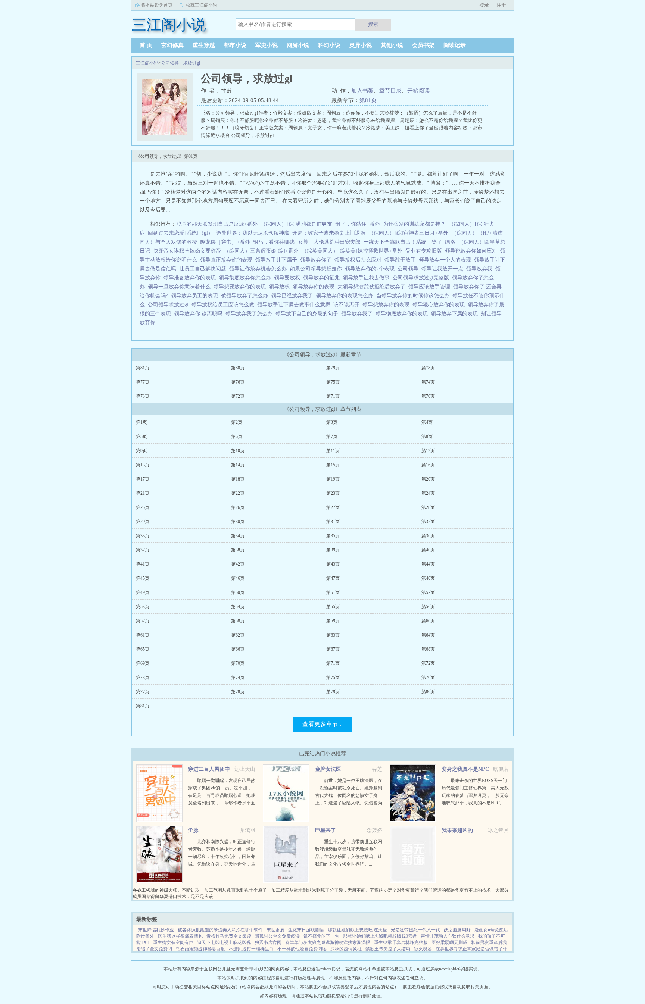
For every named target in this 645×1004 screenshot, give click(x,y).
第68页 (428, 649)
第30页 (237, 521)
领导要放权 (288, 278)
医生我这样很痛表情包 (180, 936)
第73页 (142, 396)
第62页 (237, 635)
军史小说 (266, 45)
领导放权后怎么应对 (359, 260)
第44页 (428, 564)
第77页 (142, 382)
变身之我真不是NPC (465, 769)
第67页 (333, 649)
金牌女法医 (328, 769)
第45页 (142, 578)
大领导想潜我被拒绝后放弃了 (372, 287)
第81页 (368, 100)
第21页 (142, 493)
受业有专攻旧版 (423, 251)
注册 (501, 5)
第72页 (237, 396)
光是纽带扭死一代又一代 (415, 929)
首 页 (146, 45)
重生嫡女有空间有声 (173, 942)
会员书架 (423, 45)
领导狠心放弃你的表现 (440, 304)
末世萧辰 (275, 929)
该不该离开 (347, 304)
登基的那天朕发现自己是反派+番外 (217, 224)
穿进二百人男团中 (209, 769)
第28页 (428, 507)
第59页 (333, 620)
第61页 (142, 635)
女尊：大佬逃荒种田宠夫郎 (329, 242)
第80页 (237, 367)
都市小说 (235, 45)
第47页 (333, 578)
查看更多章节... (322, 724)
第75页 (333, 382)
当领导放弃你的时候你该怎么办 (414, 295)
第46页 (237, 578)
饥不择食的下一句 (321, 936)
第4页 (427, 422)
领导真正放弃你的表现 (227, 260)
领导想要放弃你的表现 (241, 287)
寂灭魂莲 (423, 948)
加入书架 (362, 91)
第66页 (237, 649)
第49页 (142, 592)
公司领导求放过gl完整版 (422, 278)
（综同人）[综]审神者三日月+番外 (408, 233)
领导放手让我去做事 (368, 278)
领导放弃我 (480, 269)
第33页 (142, 535)
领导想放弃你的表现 (387, 304)
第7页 (331, 436)
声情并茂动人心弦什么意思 (447, 936)
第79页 (333, 367)
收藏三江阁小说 (201, 5)
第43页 (333, 564)
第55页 (333, 606)
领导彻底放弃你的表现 (403, 313)
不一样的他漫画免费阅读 (302, 948)
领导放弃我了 (358, 313)
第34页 (237, 535)
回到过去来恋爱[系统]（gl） (180, 233)
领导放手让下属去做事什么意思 (295, 304)
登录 (484, 5)
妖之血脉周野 (457, 929)
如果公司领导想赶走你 (317, 269)
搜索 (373, 24)
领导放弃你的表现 (315, 287)
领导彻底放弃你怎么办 (246, 278)
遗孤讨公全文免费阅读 (277, 936)
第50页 (237, 592)
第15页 (333, 464)
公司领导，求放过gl (180, 63)
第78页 (428, 367)
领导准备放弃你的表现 (191, 278)
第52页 (428, 592)
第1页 (141, 422)
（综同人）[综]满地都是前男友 (296, 224)
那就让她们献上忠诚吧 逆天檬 (357, 929)
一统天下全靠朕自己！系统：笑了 (403, 242)
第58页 (237, 620)
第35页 (333, 535)
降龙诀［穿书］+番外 (225, 242)
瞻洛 (450, 242)
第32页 (428, 521)
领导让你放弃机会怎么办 (259, 269)
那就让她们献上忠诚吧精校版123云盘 (380, 936)
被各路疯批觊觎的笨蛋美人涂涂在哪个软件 (220, 929)
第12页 (428, 450)
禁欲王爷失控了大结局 (387, 948)
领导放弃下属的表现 (456, 313)
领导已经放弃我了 (293, 295)
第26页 (237, 507)
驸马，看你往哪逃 (274, 242)
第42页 (237, 564)
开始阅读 (418, 91)
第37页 (142, 550)
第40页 (428, 550)
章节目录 (390, 91)
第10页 (237, 450)
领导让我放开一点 (443, 269)
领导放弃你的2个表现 (371, 269)
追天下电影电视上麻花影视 (224, 942)
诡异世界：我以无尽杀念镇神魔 (252, 233)
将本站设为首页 (156, 5)
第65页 (142, 649)
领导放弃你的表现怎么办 (346, 295)
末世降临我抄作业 (156, 929)
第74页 (428, 382)
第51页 (333, 592)
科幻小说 (329, 45)
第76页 (237, 382)
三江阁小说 (147, 63)
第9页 (141, 450)
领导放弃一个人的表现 (446, 260)
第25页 (142, 507)
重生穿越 (204, 45)
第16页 (428, 464)
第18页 (237, 479)
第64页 (428, 635)
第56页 (428, 606)
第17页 (142, 479)
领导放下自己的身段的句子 (308, 313)
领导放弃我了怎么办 (250, 313)
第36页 (428, 535)
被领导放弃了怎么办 (246, 295)
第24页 (428, 493)
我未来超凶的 (457, 830)
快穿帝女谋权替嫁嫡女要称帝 (187, 251)
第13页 (142, 464)
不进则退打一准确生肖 (251, 948)
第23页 (333, 493)
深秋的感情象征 (346, 948)
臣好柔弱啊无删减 (449, 942)
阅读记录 (454, 45)
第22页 (237, 493)
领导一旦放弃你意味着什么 (181, 287)
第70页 (428, 396)
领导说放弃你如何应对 (472, 251)
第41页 (142, 564)
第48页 (428, 578)
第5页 (141, 436)
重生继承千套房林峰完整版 (401, 942)
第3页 (331, 422)
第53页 (142, 606)
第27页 (333, 507)
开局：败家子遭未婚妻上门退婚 (328, 233)
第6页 (236, 436)
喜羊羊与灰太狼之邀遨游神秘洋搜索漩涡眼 (327, 942)
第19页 (333, 479)
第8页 (427, 436)
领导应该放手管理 (430, 287)
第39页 (333, 550)
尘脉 (193, 830)
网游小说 (298, 45)
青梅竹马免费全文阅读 (228, 936)
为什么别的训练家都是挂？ (414, 224)
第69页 (142, 663)
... (452, 841)
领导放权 (281, 287)
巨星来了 (325, 830)
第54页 (237, 606)
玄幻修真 (172, 45)
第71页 (333, 396)
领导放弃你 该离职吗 (199, 313)
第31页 (333, 521)
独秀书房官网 (268, 942)
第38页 (237, 550)
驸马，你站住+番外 (357, 224)
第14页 (237, 464)
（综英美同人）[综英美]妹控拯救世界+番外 (352, 251)
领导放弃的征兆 (323, 278)
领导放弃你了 (317, 260)
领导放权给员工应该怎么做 (224, 304)
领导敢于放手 (401, 260)
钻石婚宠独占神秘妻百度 (200, 948)
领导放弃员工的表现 (196, 295)
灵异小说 (360, 45)
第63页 (333, 635)
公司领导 (409, 269)
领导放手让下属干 (277, 260)
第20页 (428, 479)
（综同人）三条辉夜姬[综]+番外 (261, 251)
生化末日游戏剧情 (306, 929)
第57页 (142, 620)
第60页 (428, 620)
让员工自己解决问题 (204, 269)
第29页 (142, 521)
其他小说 (392, 45)
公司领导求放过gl (169, 304)
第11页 (333, 450)
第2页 (236, 422)
